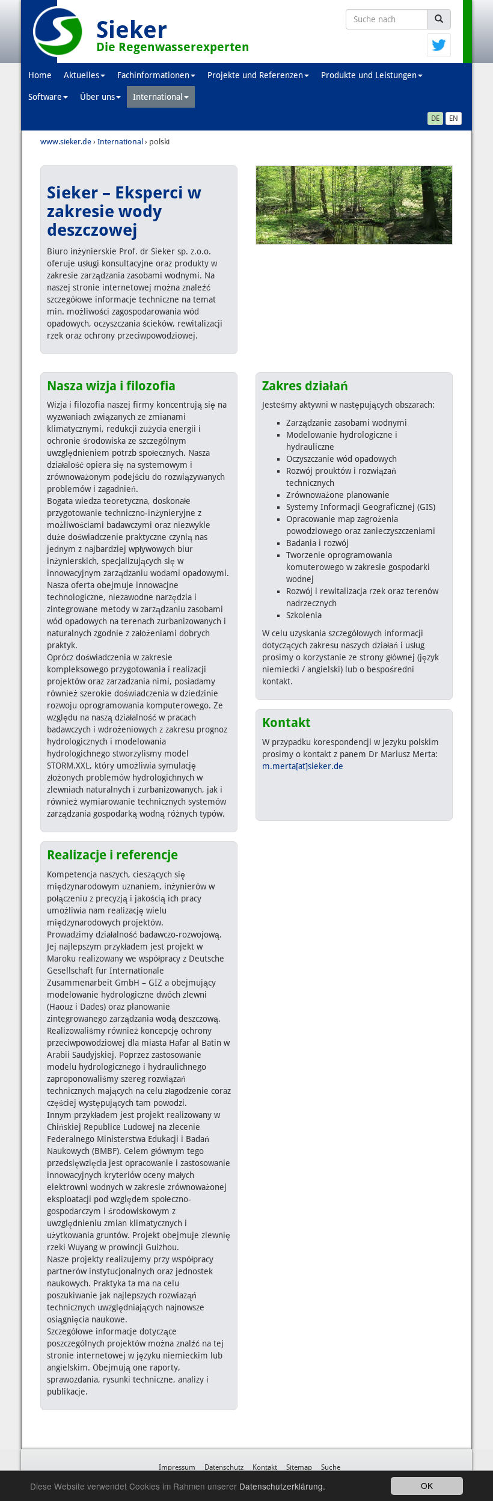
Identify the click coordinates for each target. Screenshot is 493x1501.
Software (45, 97)
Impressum (177, 1467)
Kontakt (265, 1467)
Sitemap (299, 1467)
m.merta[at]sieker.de (302, 766)
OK (427, 1485)
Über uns (97, 97)
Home (40, 75)
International (158, 97)
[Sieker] (58, 31)
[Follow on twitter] (438, 44)
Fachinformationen (153, 75)
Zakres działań (305, 385)
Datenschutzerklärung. (282, 1486)
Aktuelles (81, 75)
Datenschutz (223, 1467)
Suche (330, 1467)
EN (453, 118)
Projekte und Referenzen (255, 75)
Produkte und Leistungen (369, 75)
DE (435, 118)
